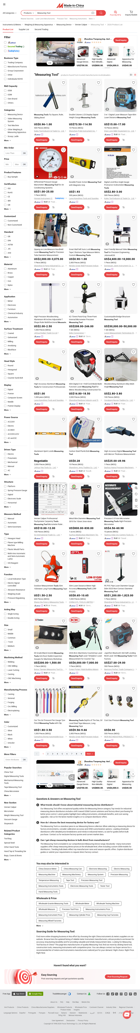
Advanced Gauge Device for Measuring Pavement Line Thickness (83, 60)
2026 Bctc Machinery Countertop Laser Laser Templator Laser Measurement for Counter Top (85, 656)
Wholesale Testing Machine (107, 903)
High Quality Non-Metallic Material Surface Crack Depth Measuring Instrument (98, 60)
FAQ (61, 1002)
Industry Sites (111, 1007)
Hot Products (9, 1007)
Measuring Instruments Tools (51, 886)
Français (42, 1013)
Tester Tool (104, 886)
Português (32, 1013)
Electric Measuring (121, 868)
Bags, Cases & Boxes (13, 855)
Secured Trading (41, 29)
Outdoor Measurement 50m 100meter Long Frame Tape (50, 587)
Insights (77, 1010)
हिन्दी (114, 1013)
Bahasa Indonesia (75, 1015)
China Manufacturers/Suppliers (42, 1007)
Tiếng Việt (62, 1015)
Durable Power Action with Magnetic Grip (85, 183)
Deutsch (73, 1013)
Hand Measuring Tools (48, 891)
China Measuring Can (73, 868)
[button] (79, 52)
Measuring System (95, 874)
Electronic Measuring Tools (81, 886)
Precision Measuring (119, 874)
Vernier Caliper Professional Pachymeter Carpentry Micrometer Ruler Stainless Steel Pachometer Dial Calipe (50, 521)
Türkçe (131, 1013)
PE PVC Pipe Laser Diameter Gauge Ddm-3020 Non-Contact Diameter (119, 588)
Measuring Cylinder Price (79, 915)
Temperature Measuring (49, 880)
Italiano (64, 1013)
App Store (18, 993)
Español (22, 1013)
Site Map (75, 1002)
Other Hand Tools (11, 847)
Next (89, 753)
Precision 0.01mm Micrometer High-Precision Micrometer (117, 521)
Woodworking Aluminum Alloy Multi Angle (119, 385)
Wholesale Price (81, 1007)
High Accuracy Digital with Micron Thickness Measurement (120, 452)
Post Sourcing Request (117, 977)
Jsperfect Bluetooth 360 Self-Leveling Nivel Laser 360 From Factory (120, 656)
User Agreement (58, 1020)
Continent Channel (96, 1007)
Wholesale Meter (82, 903)
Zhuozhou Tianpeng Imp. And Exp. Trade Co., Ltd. (98, 39)
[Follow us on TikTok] (112, 993)
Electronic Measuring (98, 868)
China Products (22, 1007)
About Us (53, 1002)
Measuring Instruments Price (98, 909)
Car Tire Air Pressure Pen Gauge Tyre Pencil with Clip (49, 721)
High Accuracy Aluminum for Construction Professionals (49, 385)
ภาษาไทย (122, 1013)
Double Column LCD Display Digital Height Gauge (83, 116)
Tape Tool (70, 880)
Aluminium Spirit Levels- (48, 452)
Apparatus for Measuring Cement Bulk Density (128, 60)
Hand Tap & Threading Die (15, 851)
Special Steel (9, 842)
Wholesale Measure (47, 909)
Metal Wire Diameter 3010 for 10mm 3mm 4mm (84, 520)
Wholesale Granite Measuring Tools (53, 903)
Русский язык (53, 1013)
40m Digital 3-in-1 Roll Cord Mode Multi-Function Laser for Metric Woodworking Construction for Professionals (85, 386)
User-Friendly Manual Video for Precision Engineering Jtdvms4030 (120, 252)
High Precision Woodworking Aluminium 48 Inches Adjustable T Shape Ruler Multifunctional (50, 319)
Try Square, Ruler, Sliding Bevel (48, 116)
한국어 (99, 1013)
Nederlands (83, 1013)
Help (67, 1002)
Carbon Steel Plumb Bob (84, 452)
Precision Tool (62, 19)
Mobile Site (86, 1002)
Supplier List (24, 29)
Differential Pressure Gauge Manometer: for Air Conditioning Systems (49, 185)
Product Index (66, 1010)
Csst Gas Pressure (119, 720)
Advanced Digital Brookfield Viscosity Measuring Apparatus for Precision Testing (113, 60)
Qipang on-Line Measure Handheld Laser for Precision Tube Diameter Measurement (49, 252)
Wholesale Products (64, 1007)
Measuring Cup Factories (107, 915)
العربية (92, 1013)
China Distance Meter (48, 868)
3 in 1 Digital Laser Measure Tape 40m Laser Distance (120, 116)
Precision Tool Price (70, 909)
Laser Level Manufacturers (45, 19)
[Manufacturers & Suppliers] (70, 5)
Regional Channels (126, 1007)
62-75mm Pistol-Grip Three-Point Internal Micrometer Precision (83, 319)
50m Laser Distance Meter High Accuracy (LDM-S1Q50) (83, 588)
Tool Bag (7, 838)
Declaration (70, 1020)
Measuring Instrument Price (50, 915)
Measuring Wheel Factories (50, 920)
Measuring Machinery (71, 874)
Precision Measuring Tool (91, 880)
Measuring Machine (47, 874)
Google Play (35, 993)
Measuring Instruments (78, 19)
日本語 (107, 1013)
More (38, 926)
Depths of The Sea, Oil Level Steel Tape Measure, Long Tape (85, 723)
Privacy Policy (83, 1020)
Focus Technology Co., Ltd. (72, 1023)
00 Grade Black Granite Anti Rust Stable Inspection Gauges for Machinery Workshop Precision (48, 656)
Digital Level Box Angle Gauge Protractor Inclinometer (119, 185)
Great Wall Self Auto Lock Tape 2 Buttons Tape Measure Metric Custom (84, 252)
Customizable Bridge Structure (117, 318)
